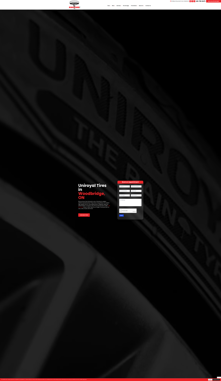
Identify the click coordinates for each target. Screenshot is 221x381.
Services (119, 5)
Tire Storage (126, 5)
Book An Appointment (213, 1)
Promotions (134, 5)
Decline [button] (210, 379)
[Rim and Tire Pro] (75, 1)
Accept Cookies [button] (216, 379)
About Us (141, 5)
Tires (108, 5)
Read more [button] (85, 379)
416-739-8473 (200, 1)
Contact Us (148, 5)
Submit (121, 215)
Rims (113, 5)
